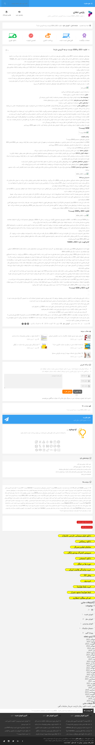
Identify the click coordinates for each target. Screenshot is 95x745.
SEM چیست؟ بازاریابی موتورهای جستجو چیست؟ (45, 488)
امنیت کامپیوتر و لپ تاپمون (58, 493)
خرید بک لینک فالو (87, 527)
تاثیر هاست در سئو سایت (63, 496)
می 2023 (91, 659)
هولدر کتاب (72, 508)
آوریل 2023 (91, 661)
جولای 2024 (90, 646)
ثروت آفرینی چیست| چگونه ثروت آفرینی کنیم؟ (66, 498)
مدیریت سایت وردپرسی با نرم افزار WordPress (77, 727)
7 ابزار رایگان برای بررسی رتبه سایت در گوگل (26, 344)
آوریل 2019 (91, 701)
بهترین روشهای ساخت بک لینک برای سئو (20, 493)
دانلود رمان (82, 706)
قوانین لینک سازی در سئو (48, 506)
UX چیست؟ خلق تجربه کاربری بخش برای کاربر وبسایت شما (77, 721)
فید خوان (73, 743)
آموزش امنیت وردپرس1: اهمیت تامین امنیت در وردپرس (66, 490)
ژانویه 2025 (91, 642)
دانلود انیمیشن (85, 558)
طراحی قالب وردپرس (88, 743)
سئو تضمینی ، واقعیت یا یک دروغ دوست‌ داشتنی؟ (23, 501)
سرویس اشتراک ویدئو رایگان (79, 553)
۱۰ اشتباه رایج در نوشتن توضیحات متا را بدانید (26, 336)
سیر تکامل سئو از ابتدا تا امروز (39, 503)
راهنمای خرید (19, 15)
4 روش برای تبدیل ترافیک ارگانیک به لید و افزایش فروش (66, 336)
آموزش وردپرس (88, 623)
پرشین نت (79, 743)
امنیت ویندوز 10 (69, 493)
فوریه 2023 (91, 666)
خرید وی (87, 581)
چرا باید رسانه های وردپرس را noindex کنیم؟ (48, 508)
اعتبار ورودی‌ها (36, 490)
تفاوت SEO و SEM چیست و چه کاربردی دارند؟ (70, 49)
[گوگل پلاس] (18, 741)
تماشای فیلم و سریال (82, 547)
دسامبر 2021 (90, 677)
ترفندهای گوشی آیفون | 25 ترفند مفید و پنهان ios (44, 496)
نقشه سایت (67, 743)
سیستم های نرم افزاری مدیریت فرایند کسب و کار (20, 503)
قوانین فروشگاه (7, 15)
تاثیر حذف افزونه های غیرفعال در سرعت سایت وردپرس (77, 734)
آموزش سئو (66, 25)
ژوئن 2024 (91, 648)
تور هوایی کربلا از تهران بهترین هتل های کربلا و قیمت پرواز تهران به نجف (73, 472)
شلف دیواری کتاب (86, 506)
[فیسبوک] (23, 741)
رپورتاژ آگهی (89, 633)
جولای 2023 (90, 655)
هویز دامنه (91, 706)
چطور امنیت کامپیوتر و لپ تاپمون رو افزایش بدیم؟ (25, 508)
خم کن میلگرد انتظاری (82, 598)
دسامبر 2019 (90, 690)
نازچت (75, 706)
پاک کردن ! (77, 391)
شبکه (6, 503)
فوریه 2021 (91, 683)
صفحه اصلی (74, 25)
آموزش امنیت (88, 614)
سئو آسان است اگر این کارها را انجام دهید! (45, 501)
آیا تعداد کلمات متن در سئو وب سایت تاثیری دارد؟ (68, 344)
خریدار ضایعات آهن (65, 706)
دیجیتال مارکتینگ (87, 628)
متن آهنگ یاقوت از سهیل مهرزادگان (82, 467)
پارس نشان (78, 739)
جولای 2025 (90, 639)
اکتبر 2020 (91, 685)
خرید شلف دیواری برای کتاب (84, 464)
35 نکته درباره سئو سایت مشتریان (65, 488)
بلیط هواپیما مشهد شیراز (81, 592)
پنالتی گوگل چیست (64, 508)
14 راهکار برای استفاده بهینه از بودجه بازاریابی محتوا (67, 353)
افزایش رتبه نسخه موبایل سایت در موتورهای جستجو (19, 490)
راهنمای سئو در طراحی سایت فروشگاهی (16, 498)
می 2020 (91, 688)
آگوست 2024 (90, 644)
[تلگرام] (4, 741)
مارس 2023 (90, 664)
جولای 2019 (90, 696)
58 (92, 610)
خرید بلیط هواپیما (84, 587)
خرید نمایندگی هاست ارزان (80, 570)
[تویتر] (13, 741)
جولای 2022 (90, 668)
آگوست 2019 (90, 694)
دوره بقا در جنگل (84, 564)
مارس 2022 (90, 670)
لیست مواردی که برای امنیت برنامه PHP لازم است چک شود (27, 506)
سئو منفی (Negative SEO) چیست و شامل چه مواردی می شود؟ (62, 503)
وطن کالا (87, 575)
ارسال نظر (68, 391)
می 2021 (91, 681)
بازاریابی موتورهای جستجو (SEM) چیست (40, 493)
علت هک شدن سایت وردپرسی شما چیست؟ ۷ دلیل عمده (68, 506)
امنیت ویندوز (77, 493)
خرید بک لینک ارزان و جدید (85, 522)
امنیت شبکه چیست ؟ (86, 493)
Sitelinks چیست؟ (27, 488)
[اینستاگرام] (9, 741)
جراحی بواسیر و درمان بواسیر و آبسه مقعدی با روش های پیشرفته (75, 469)
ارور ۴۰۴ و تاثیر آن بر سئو (46, 490)
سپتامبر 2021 (90, 679)
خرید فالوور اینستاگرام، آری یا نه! (35, 498)
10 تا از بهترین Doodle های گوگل (82, 488)
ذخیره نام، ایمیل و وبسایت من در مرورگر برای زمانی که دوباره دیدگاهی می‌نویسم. (66, 398)
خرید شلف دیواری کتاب (48, 498)
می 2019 (91, 699)
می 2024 (91, 650)
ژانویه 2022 (91, 674)
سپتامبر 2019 (90, 692)
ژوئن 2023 (91, 657)
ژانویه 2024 (91, 653)
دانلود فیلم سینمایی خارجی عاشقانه (76, 536)
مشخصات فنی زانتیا (86, 474)
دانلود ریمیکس (85, 541)
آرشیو (72, 716)
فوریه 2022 (91, 672)
